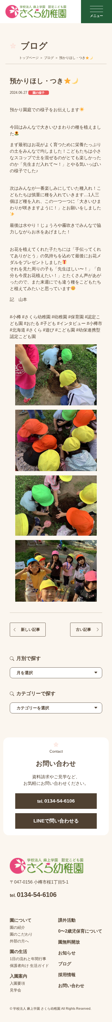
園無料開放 (69, 942)
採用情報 (67, 974)
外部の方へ (19, 941)
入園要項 (17, 983)
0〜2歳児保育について (80, 931)
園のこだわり (21, 934)
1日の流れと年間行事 (28, 959)
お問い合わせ (71, 985)
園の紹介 (17, 927)
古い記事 (83, 629)
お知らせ (67, 953)
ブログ (64, 963)
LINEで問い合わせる (56, 821)
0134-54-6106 (56, 801)
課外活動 (67, 920)
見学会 (15, 990)
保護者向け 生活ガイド (29, 965)
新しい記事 (30, 629)
